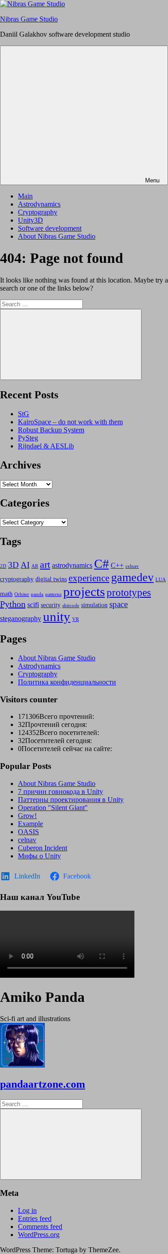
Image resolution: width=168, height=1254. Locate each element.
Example (30, 824)
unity (56, 616)
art (45, 564)
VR (75, 619)
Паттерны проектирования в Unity (71, 799)
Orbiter (21, 594)
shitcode (70, 605)
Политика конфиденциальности (67, 682)
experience (89, 578)
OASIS (28, 832)
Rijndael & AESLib (46, 446)
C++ (117, 565)
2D (3, 566)
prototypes (129, 592)
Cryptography (37, 212)
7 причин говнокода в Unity (60, 791)
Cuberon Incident (42, 848)
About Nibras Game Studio (56, 236)
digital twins (51, 579)
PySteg (28, 438)
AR (34, 566)
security (50, 605)
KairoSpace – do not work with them (70, 422)
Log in (27, 1210)
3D (13, 565)
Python (13, 604)
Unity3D (30, 220)
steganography (20, 618)
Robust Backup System (51, 430)
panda (37, 594)
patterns (53, 594)
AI (25, 565)
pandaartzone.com (42, 1084)
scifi (33, 604)
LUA (160, 579)
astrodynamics (72, 565)
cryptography (17, 579)
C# (101, 563)
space (118, 604)
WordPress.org (39, 1234)
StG (23, 414)
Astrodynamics (39, 204)
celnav (132, 566)
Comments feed (40, 1226)
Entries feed (35, 1218)
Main (25, 196)
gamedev (132, 577)
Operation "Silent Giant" (53, 807)
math (6, 594)
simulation (94, 605)
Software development (50, 228)
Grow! (27, 815)
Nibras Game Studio (29, 19)
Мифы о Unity (39, 856)
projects (84, 591)
